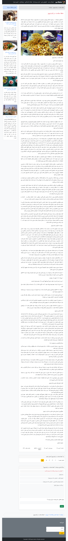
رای (42, 460)
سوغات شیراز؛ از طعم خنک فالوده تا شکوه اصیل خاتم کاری (10, 89)
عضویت (61, 533)
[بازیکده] (60, 2)
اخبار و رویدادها (36, 2)
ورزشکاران (22, 2)
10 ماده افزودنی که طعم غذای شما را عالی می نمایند (10, 53)
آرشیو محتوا (15, 2)
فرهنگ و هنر (51, 2)
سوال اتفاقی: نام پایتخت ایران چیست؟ (55, 499)
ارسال (62, 506)
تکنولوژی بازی (44, 2)
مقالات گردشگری (28, 2)
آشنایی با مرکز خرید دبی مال (11, 116)
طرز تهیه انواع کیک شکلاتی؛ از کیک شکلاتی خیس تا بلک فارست (10, 24)
